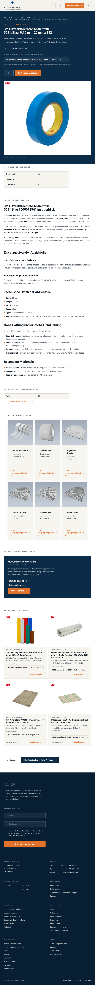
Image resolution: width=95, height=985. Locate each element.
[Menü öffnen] (88, 5)
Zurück (11, 760)
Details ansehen (37, 675)
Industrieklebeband (11, 913)
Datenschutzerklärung (24, 831)
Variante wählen (12, 664)
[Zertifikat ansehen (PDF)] (13, 784)
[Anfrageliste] (60, 5)
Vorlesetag (8, 965)
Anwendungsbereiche (58, 944)
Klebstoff (7, 927)
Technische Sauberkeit (59, 930)
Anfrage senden (74, 5)
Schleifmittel (9, 923)
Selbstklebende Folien (12, 916)
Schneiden (54, 913)
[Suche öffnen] (53, 5)
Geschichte (8, 958)
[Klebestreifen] (74, 494)
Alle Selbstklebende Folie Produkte (19, 402)
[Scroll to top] (89, 979)
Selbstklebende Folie (25, 18)
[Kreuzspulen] (47, 432)
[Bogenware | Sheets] (74, 432)
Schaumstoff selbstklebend (14, 920)
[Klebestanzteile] (20, 494)
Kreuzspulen (55, 923)
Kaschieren (54, 920)
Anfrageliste (55, 951)
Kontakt (53, 947)
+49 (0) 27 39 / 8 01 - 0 (17, 581)
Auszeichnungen (10, 961)
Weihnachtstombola (11, 968)
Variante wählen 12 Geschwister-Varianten (23, 54)
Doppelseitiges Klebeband (14, 909)
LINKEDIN (77, 980)
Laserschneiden (56, 916)
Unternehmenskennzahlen (14, 947)
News (6, 951)
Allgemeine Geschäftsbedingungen (63, 893)
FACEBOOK (67, 980)
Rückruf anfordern (23, 844)
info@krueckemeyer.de (17, 585)
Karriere (7, 954)
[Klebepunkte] (47, 494)
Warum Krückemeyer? (12, 944)
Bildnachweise (55, 886)
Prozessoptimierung (58, 927)
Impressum (54, 896)
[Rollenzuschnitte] (20, 432)
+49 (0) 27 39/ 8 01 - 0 (69, 865)
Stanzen (53, 909)
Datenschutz (55, 889)
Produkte (8, 18)
